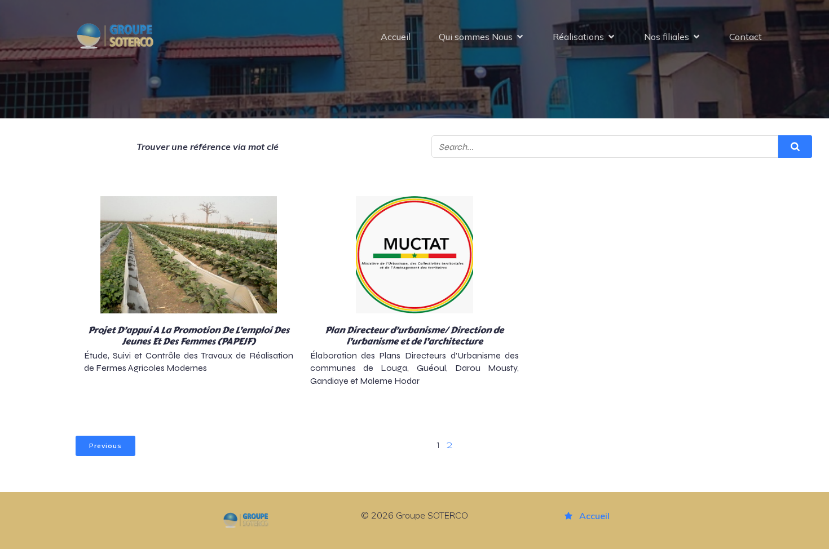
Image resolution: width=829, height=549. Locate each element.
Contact (745, 36)
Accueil (396, 36)
